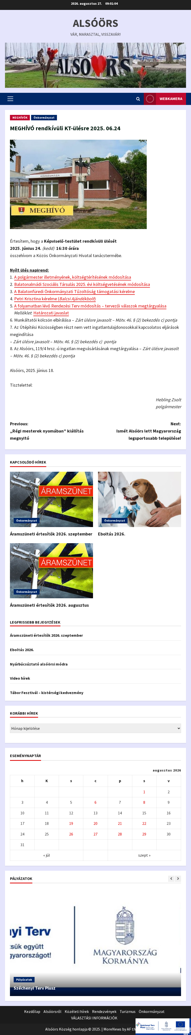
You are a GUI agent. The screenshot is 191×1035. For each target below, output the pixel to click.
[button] (10, 99)
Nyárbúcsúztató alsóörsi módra (39, 664)
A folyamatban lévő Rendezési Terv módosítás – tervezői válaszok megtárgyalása (90, 306)
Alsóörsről (52, 1011)
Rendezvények (104, 1011)
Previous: (47, 431)
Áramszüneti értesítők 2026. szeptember (51, 534)
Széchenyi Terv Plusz (34, 988)
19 (71, 823)
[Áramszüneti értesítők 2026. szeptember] (51, 499)
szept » (144, 855)
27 (95, 834)
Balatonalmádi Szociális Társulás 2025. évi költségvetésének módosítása (82, 284)
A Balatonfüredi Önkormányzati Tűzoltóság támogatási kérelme (74, 291)
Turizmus (128, 1011)
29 (144, 834)
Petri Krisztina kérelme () (55, 298)
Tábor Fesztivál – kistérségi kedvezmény (46, 692)
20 (95, 823)
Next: (148, 431)
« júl (46, 855)
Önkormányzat (44, 117)
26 (71, 834)
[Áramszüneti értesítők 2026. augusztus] (51, 571)
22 (144, 823)
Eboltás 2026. (111, 534)
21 (120, 823)
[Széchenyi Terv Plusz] (95, 942)
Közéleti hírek (77, 1011)
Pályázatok (24, 979)
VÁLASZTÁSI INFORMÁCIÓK (94, 1017)
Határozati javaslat (51, 313)
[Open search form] (138, 99)
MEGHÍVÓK (19, 117)
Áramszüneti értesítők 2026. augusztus (49, 605)
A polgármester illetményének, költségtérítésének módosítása (72, 277)
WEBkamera (171, 98)
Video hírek (20, 678)
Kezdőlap (32, 1011)
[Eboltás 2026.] (139, 499)
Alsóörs (95, 23)
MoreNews (112, 1029)
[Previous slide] (171, 879)
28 (120, 834)
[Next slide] (178, 879)
